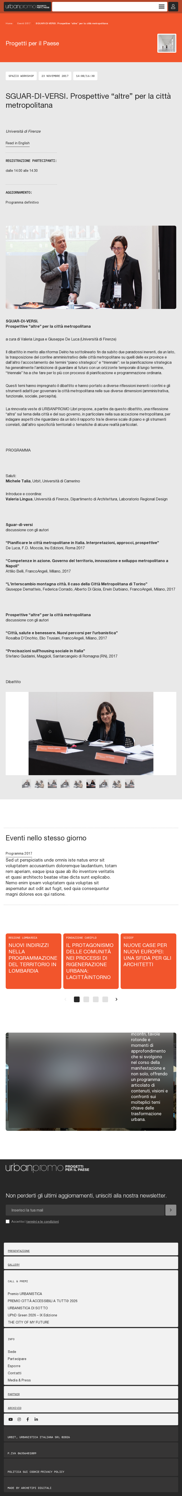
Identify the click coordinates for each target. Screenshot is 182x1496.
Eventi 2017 (24, 23)
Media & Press (19, 1380)
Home (9, 23)
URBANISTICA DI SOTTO (28, 1308)
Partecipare (17, 1359)
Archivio (14, 1408)
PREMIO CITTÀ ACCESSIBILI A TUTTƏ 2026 (42, 1301)
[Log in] (173, 6)
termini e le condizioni (42, 1221)
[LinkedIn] (36, 1419)
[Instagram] (19, 1419)
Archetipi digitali (36, 1488)
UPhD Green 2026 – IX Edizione (32, 1315)
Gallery (14, 1264)
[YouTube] (11, 1419)
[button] (12, 739)
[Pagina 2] (86, 999)
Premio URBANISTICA (25, 1294)
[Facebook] (28, 1419)
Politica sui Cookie (24, 1471)
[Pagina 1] (77, 999)
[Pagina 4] (105, 999)
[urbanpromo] (27, 6)
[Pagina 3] (96, 999)
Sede (12, 1351)
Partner (14, 1394)
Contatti (14, 1373)
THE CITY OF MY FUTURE (28, 1322)
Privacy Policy (52, 1471)
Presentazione (19, 1250)
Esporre (14, 1366)
